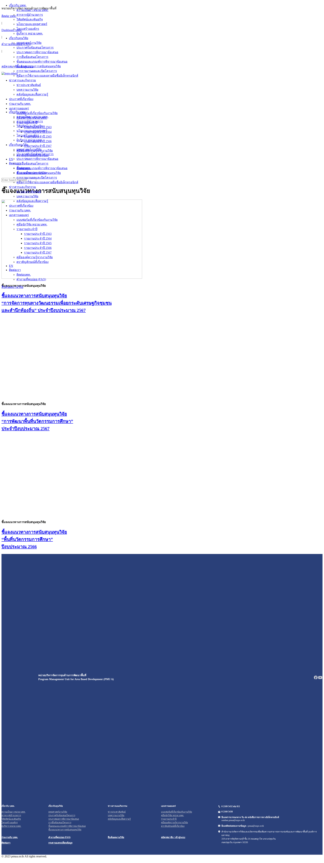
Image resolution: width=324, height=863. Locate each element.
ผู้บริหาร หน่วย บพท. (29, 140)
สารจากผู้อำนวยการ (29, 121)
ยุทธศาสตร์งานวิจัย (28, 149)
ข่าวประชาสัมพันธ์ (28, 191)
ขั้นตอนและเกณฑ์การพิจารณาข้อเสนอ (42, 168)
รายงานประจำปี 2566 (38, 247)
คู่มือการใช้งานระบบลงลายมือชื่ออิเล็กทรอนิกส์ (47, 182)
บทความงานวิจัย (27, 196)
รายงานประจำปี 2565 (38, 243)
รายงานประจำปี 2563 (38, 233)
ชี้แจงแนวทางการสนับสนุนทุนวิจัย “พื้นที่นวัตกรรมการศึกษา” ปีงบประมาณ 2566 (34, 539)
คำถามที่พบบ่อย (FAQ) (16, 44)
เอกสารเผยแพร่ (19, 215)
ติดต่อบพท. (23, 274)
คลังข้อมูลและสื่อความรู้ (32, 201)
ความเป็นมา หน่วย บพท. (32, 116)
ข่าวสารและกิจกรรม (22, 187)
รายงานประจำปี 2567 (38, 252)
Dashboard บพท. (12, 30)
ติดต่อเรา (15, 270)
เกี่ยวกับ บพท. (17, 112)
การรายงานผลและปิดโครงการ (36, 177)
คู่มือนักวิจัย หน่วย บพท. (31, 224)
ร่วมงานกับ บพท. (20, 210)
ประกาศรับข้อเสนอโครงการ (35, 154)
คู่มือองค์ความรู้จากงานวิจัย (34, 257)
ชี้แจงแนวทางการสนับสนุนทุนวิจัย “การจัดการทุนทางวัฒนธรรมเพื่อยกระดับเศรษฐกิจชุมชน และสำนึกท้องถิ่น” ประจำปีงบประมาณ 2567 (57, 303)
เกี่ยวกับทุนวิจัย (18, 144)
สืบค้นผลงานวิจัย (12, 287)
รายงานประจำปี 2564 (38, 238)
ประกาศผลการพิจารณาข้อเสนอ (37, 158)
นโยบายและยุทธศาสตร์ (31, 130)
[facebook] (316, 678)
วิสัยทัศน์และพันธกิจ (29, 126)
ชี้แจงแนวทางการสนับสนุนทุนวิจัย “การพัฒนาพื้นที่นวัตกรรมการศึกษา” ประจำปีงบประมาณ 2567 (37, 421)
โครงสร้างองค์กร (27, 135)
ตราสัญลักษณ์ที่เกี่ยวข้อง (32, 261)
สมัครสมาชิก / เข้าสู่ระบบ (173, 837)
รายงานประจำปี (26, 229)
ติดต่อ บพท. (9, 16)
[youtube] (320, 678)
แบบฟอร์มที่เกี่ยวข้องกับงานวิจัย (37, 219)
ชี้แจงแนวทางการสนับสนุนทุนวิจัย (38, 172)
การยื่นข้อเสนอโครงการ (32, 163)
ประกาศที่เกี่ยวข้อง (21, 205)
